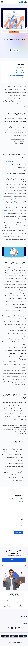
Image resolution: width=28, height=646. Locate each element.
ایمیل (21, 525)
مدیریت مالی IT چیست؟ (19, 67)
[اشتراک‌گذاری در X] (14, 50)
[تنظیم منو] (2, 2)
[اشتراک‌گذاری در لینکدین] (17, 50)
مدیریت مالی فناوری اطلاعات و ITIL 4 (16, 70)
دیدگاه (21, 501)
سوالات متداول (21, 78)
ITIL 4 (9, 162)
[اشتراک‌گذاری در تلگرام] (10, 50)
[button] (14, 560)
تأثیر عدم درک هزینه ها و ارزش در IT (16, 75)
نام (22, 519)
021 (14, 642)
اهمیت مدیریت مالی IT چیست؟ (17, 73)
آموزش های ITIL (18, 202)
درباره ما (25, 623)
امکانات (25, 613)
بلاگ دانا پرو (21, 36)
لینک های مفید (23, 616)
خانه (24, 36)
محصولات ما (24, 620)
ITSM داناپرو (5, 211)
